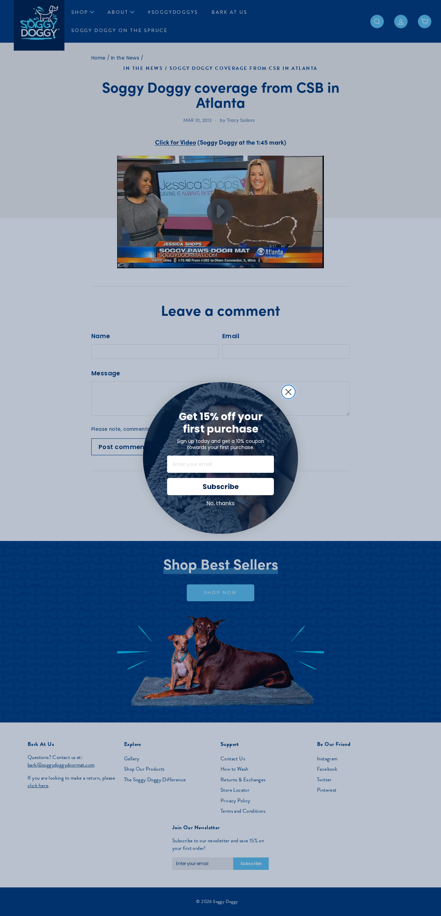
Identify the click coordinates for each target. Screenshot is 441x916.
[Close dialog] (288, 392)
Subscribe (221, 486)
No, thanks (220, 503)
